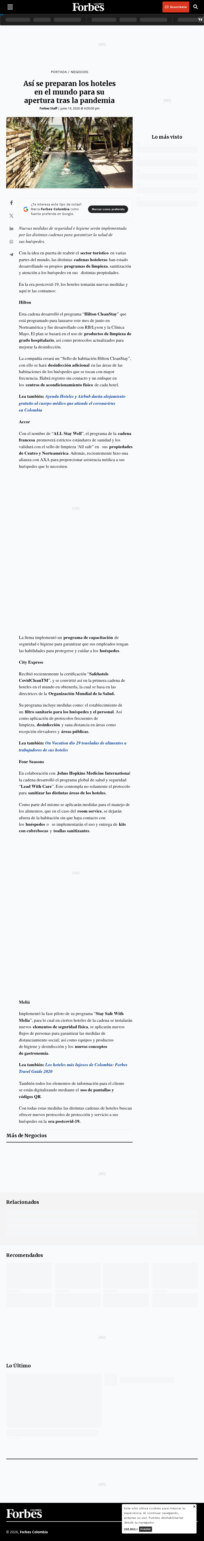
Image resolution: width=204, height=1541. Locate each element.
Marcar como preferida (108, 209)
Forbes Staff (48, 108)
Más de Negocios (26, 1135)
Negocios (79, 72)
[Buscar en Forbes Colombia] (195, 6)
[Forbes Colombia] (88, 7)
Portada (59, 72)
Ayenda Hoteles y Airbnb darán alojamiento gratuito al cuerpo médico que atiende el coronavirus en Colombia (72, 403)
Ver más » (131, 1529)
